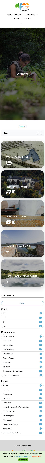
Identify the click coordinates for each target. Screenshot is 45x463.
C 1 (22, 313)
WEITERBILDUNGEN (31, 15)
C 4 (22, 326)
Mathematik (22, 420)
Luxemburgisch (22, 416)
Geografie (22, 398)
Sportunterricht (22, 428)
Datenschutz (26, 446)
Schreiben (22, 362)
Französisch (22, 394)
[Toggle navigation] (39, 133)
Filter (5, 133)
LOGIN (21, 23)
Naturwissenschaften (22, 424)
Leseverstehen (22, 345)
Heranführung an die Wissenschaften (22, 407)
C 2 (22, 318)
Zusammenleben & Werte (22, 433)
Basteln (22, 385)
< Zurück (22, 126)
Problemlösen (22, 354)
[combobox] (22, 298)
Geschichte (22, 403)
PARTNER (17, 19)
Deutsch (22, 390)
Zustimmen (23, 459)
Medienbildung (22, 349)
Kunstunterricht (22, 411)
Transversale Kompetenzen (22, 371)
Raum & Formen (22, 358)
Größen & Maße (22, 336)
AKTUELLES (27, 19)
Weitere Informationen (23, 456)
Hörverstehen (22, 341)
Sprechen (22, 367)
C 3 (22, 322)
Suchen (22, 303)
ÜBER (9, 15)
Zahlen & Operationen (22, 375)
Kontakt (17, 446)
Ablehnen (36, 456)
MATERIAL (18, 15)
